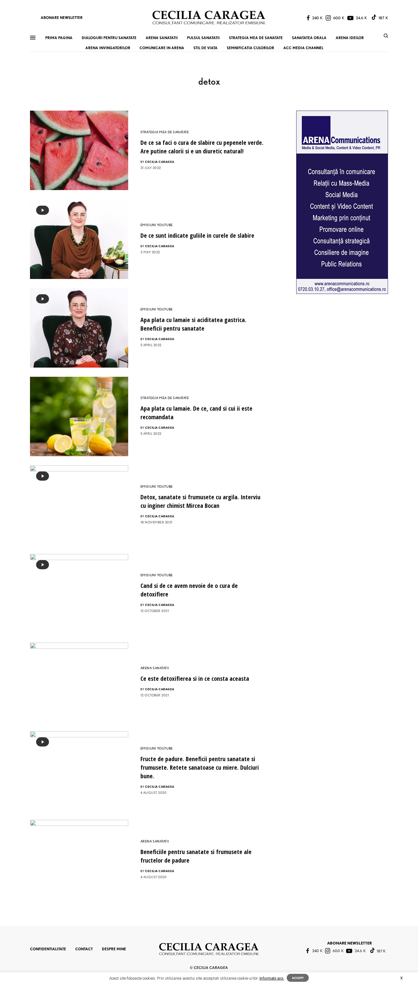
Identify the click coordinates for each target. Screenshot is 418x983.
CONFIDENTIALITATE (48, 949)
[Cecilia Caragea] (209, 17)
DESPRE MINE (114, 949)
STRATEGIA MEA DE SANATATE (164, 132)
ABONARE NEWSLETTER (62, 17)
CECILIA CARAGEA (159, 161)
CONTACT (84, 949)
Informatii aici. (271, 978)
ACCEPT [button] (298, 978)
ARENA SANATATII (154, 668)
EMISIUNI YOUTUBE (156, 225)
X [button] (401, 978)
